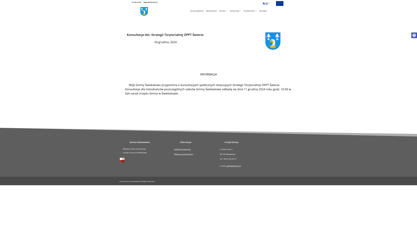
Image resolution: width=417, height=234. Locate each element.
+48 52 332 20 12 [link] (229, 159)
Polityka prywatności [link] (182, 149)
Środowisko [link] (249, 11)
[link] (414, 35)
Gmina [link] (222, 11)
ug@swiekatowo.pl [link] (150, 2)
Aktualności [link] (211, 11)
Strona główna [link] (197, 11)
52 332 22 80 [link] (136, 2)
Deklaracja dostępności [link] (183, 154)
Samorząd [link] (234, 11)
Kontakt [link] (263, 11)
